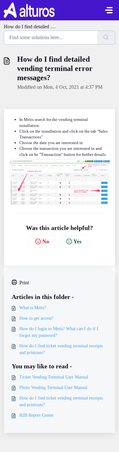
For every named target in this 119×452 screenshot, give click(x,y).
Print (24, 282)
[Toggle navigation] (108, 10)
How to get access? (36, 318)
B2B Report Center (36, 415)
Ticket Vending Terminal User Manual (53, 377)
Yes (77, 241)
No (45, 241)
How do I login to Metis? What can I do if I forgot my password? (58, 332)
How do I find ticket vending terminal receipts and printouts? (61, 349)
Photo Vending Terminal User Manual (53, 387)
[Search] (106, 38)
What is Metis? (32, 307)
